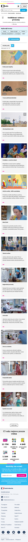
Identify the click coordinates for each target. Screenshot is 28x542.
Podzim (23, 31)
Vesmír (4, 31)
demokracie (18, 13)
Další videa (14, 425)
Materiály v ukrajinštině (7, 33)
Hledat (23, 10)
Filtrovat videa (15, 39)
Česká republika (11, 13)
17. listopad (17, 33)
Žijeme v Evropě (13, 31)
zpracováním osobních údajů (14, 482)
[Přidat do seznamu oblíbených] (24, 52)
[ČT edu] (4, 7)
